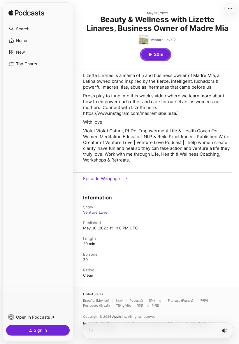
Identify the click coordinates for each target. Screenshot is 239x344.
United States (93, 294)
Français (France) (180, 300)
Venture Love (95, 212)
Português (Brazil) (96, 305)
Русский (136, 300)
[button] (37, 29)
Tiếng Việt (123, 305)
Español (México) (96, 300)
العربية (119, 300)
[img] (26, 13)
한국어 (203, 300)
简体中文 (155, 300)
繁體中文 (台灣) (148, 305)
